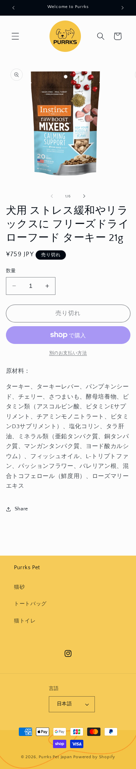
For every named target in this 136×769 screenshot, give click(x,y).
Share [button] (21, 509)
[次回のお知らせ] (122, 7)
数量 (11, 271)
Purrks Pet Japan (55, 757)
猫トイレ (25, 621)
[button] (15, 36)
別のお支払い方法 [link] (68, 353)
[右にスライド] (84, 196)
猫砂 (19, 587)
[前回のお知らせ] (13, 7)
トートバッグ (30, 604)
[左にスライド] (52, 196)
